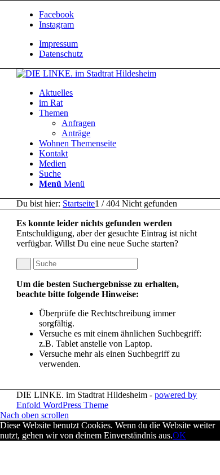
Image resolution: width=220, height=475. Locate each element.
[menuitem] (121, 44)
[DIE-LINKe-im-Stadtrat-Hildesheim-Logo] (86, 73)
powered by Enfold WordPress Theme (106, 400)
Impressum (58, 43)
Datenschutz (61, 54)
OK (179, 435)
